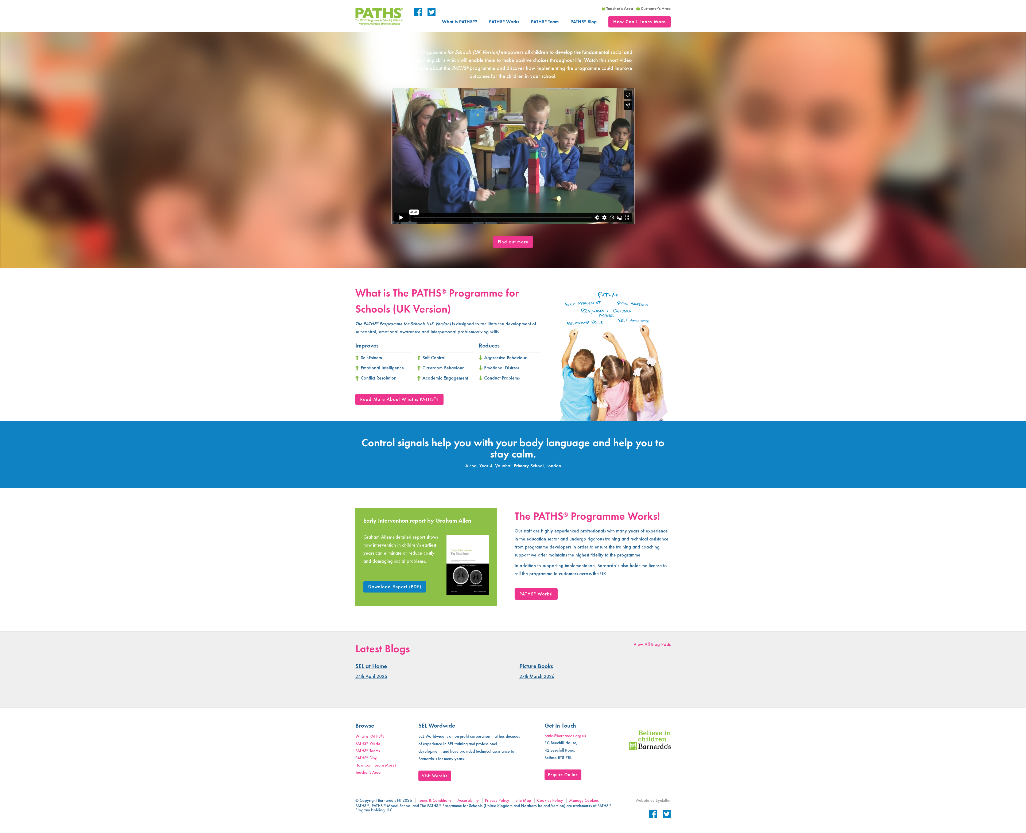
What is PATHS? (459, 22)
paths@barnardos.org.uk (565, 735)
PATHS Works (504, 22)
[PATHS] (379, 24)
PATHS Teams (367, 750)
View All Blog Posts (652, 644)
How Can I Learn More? (376, 765)
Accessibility (468, 800)
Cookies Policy (550, 800)
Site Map (523, 800)
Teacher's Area (619, 8)
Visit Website (435, 775)
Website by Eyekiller (653, 800)
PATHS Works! (536, 594)
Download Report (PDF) (394, 587)
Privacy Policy (497, 800)
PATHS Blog (583, 22)
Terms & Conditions (434, 800)
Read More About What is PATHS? (399, 399)
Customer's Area (656, 8)
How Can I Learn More (639, 22)
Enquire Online (563, 774)
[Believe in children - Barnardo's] (650, 748)
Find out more (513, 242)
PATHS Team (545, 22)
